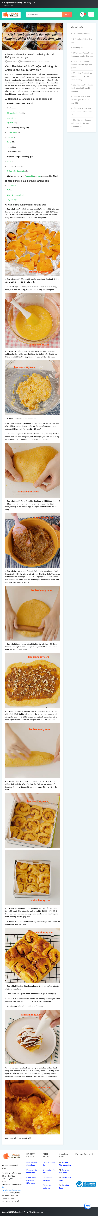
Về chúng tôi (78, 47)
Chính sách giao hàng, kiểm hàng (31, 1180)
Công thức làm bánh (40, 61)
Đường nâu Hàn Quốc (16, 171)
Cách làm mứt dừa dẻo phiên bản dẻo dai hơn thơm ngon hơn (81, 123)
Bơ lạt (9, 142)
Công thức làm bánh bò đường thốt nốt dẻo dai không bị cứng (81, 76)
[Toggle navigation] (91, 14)
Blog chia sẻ (26, 61)
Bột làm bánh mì (13, 113)
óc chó (38, 176)
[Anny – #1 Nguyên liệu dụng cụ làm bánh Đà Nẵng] (11, 14)
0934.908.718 (16, 1179)
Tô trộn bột (11, 185)
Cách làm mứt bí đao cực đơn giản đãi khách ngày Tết (80, 100)
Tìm (67, 14)
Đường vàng (12, 132)
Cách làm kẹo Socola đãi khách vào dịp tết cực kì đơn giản (82, 88)
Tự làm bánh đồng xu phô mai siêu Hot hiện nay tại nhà (81, 64)
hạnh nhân (30, 176)
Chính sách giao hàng (81, 34)
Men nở (10, 118)
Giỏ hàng (82, 14)
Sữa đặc (10, 137)
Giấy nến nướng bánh (15, 195)
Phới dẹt (10, 190)
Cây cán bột (11, 200)
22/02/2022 (12, 61)
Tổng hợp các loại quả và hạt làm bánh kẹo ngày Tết (81, 111)
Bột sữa (10, 123)
